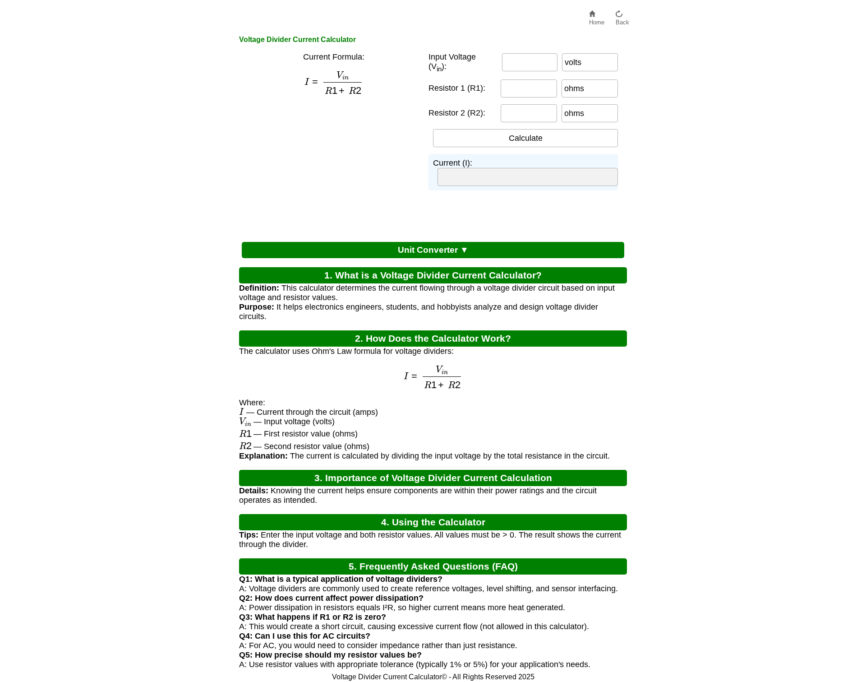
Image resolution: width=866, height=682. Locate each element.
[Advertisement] (329, 167)
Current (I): (452, 162)
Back (622, 20)
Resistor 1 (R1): (456, 88)
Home (596, 20)
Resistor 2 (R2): (456, 112)
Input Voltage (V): (452, 62)
